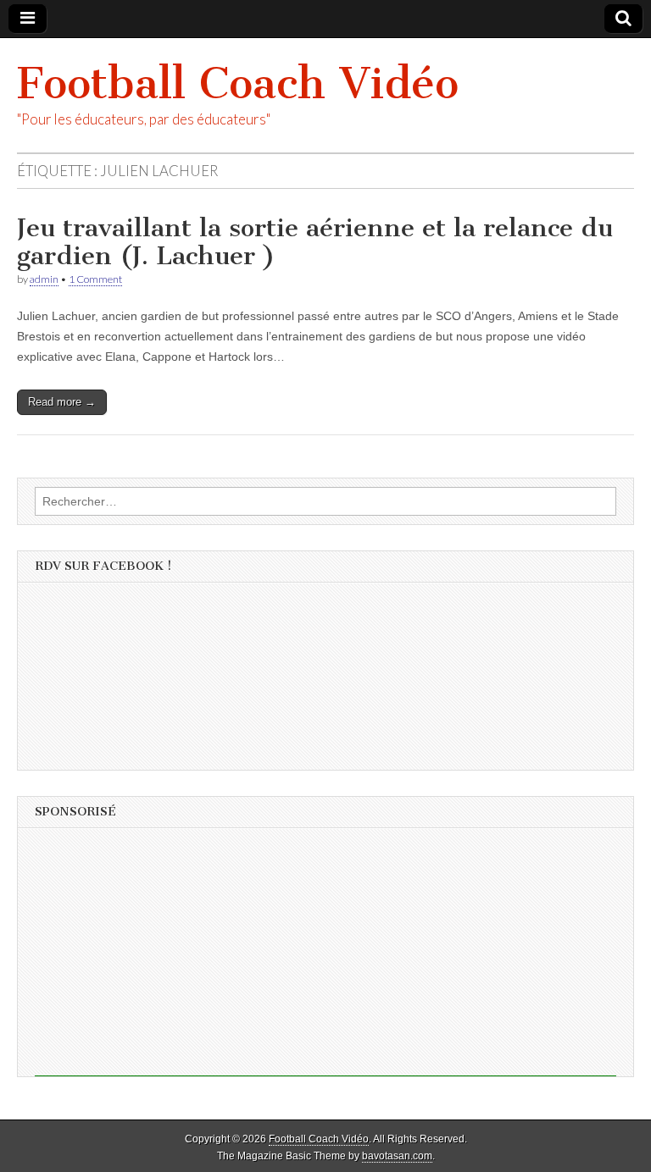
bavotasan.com (397, 1156)
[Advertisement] (325, 957)
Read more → (62, 401)
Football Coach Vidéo (238, 83)
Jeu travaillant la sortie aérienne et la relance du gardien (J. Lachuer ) (315, 242)
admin (44, 279)
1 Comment (95, 279)
